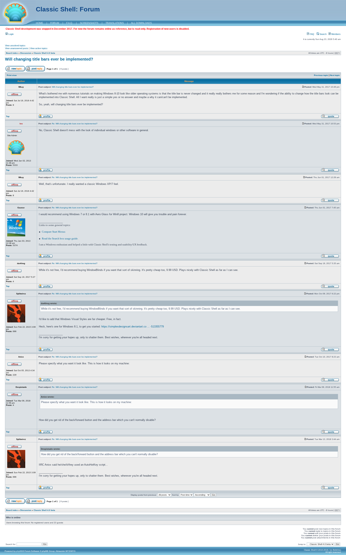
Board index (12, 53)
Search (323, 34)
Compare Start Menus (53, 231)
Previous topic (321, 75)
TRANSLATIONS (115, 23)
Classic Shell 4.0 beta (44, 53)
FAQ (311, 34)
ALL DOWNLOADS (141, 23)
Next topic (335, 75)
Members (336, 34)
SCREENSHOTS (89, 23)
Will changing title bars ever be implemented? (49, 59)
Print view (12, 75)
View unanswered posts (16, 48)
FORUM (54, 23)
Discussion (25, 53)
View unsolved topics (15, 45)
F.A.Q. (69, 23)
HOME (39, 23)
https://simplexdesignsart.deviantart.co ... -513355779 (132, 326)
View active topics (38, 48)
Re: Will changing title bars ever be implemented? (75, 124)
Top (7, 116)
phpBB (19, 551)
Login (11, 34)
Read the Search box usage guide (60, 238)
